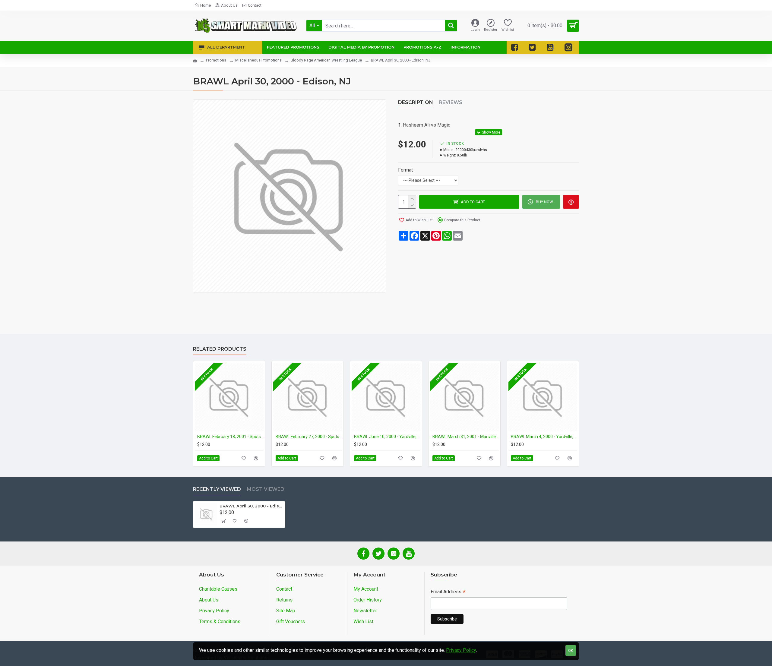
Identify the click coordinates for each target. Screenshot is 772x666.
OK (570, 650)
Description (415, 102)
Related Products (219, 349)
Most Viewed (265, 489)
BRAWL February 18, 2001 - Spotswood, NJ (230, 436)
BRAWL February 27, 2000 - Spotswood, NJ (309, 436)
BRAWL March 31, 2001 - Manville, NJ (465, 436)
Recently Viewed (217, 489)
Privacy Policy (461, 650)
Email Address (448, 592)
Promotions (216, 60)
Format (405, 170)
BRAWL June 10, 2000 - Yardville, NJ (387, 436)
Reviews (450, 102)
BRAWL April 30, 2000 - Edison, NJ (251, 505)
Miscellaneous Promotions (258, 60)
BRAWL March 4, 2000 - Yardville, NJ (544, 436)
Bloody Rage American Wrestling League (326, 60)
